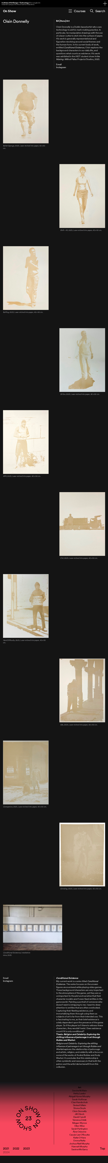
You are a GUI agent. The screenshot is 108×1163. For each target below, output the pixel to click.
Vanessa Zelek (79, 1119)
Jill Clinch (79, 1114)
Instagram (61, 67)
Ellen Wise (80, 1125)
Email (59, 64)
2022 (16, 1148)
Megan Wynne (79, 1122)
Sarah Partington (79, 1128)
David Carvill (79, 1117)
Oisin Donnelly (79, 1111)
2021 (6, 1148)
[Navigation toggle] (105, 4)
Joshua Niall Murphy (79, 1143)
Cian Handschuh (79, 1102)
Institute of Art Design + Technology (21, 3)
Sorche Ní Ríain (79, 1090)
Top (102, 1148)
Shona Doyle (79, 1108)
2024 (6, 1152)
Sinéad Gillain (79, 1105)
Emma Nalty (79, 1140)
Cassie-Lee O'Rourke (79, 1134)
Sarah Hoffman (79, 1099)
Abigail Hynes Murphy (79, 1096)
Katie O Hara (79, 1137)
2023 (26, 1148)
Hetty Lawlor (79, 1093)
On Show (9, 11)
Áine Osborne (79, 1131)
